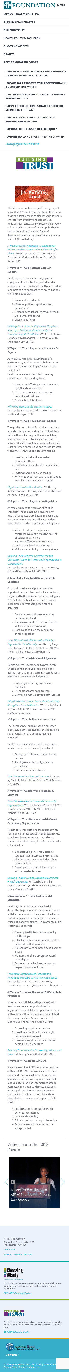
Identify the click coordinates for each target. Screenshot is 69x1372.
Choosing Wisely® (16, 46)
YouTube (27, 1254)
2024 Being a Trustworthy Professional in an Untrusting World (36, 84)
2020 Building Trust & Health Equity (32, 129)
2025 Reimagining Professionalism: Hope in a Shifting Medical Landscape (36, 73)
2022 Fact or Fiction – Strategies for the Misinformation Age (34, 107)
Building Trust (14, 30)
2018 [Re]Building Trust (23, 144)
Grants (9, 54)
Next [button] (62, 1182)
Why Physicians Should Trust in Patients (29, 406)
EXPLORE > (17, 1293)
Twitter (7, 1254)
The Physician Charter (19, 22)
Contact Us (9, 1249)
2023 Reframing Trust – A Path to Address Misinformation (35, 96)
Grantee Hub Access (29, 1367)
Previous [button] (6, 1182)
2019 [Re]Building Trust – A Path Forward (35, 136)
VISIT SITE (11, 1354)
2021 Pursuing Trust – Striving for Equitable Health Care (30, 119)
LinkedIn (17, 1254)
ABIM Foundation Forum (21, 62)
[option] (34, 1182)
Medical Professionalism (22, 14)
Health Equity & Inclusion (22, 38)
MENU (61, 5)
